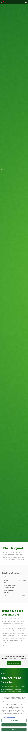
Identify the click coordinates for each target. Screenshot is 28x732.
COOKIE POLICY (5, 717)
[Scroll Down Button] (14, 477)
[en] (3, 2)
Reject (14, 725)
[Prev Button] (2, 169)
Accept (14, 729)
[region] (14, 712)
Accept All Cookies (14, 663)
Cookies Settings (14, 720)
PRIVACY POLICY (12, 717)
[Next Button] (25, 169)
